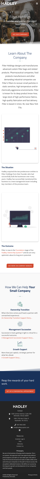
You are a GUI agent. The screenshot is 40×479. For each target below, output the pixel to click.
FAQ (20, 441)
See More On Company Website (20, 266)
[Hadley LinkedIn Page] (20, 430)
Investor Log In (20, 439)
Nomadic (12, 476)
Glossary (20, 444)
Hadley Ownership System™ (12, 252)
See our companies (20, 34)
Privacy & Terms (32, 475)
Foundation (20, 250)
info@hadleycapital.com (21, 427)
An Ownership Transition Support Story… (17, 318)
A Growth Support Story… (11, 357)
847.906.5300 (21, 425)
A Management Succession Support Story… (18, 338)
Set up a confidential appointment (20, 391)
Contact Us (20, 446)
